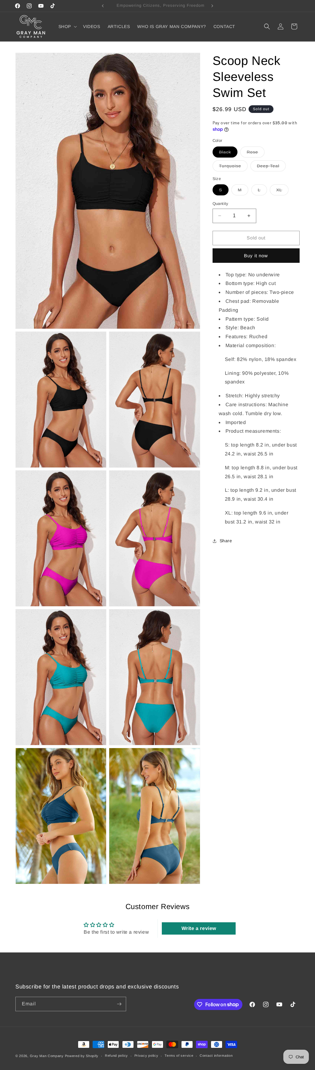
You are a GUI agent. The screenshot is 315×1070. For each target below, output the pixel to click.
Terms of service (179, 1055)
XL (282, 191)
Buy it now (256, 255)
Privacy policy (146, 1055)
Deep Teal (271, 167)
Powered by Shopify (82, 1056)
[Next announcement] (212, 6)
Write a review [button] (198, 928)
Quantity (221, 203)
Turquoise (233, 167)
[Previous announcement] (103, 6)
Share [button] (226, 540)
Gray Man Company (47, 1056)
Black (228, 153)
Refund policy (116, 1055)
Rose (256, 153)
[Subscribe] (119, 1004)
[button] (67, 26)
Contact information (216, 1055)
